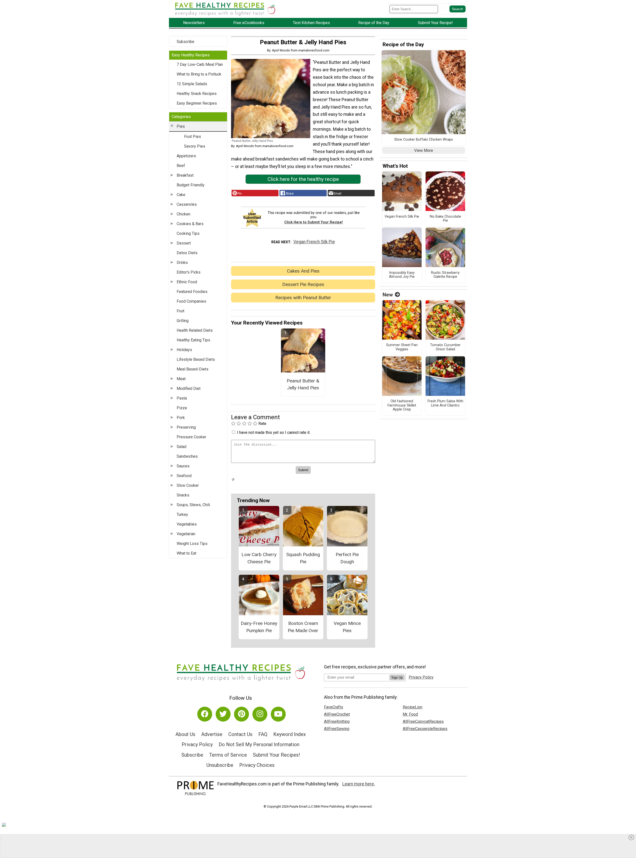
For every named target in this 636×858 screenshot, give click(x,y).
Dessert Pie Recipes (303, 284)
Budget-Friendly (190, 185)
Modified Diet (188, 388)
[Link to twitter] (223, 714)
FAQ (262, 734)
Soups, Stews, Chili (193, 504)
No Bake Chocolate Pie (445, 219)
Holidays (184, 349)
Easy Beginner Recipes (197, 103)
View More (423, 150)
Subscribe (185, 41)
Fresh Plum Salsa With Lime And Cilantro (445, 403)
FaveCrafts (333, 707)
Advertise (211, 734)
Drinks (182, 262)
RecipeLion (412, 707)
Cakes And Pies (303, 271)
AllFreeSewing (336, 728)
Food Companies (191, 301)
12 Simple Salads (192, 84)
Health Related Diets (195, 330)
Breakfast (185, 175)
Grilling (183, 320)
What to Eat (186, 553)
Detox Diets (187, 252)
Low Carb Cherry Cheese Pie (259, 558)
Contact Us (240, 734)
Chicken (183, 214)
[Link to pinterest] (241, 714)
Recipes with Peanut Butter (303, 297)
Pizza (182, 408)
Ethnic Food (187, 282)
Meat (181, 378)
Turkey (182, 514)
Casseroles (187, 204)
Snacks (183, 495)
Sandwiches (187, 456)
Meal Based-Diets (192, 369)
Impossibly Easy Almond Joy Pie (402, 275)
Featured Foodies (192, 291)
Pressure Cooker (191, 437)
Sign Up (397, 677)
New (388, 295)
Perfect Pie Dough (347, 558)
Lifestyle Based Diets (196, 359)
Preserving (186, 427)
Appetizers (186, 156)
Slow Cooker (188, 485)
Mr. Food (410, 714)
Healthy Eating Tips (193, 340)
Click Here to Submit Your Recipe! (313, 222)
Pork (181, 417)
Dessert (184, 243)
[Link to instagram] (259, 714)
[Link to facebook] (204, 714)
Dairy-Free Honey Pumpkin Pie (259, 626)
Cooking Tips (188, 233)
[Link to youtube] (278, 714)
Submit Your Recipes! (276, 755)
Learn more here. (358, 783)
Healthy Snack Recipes (197, 93)
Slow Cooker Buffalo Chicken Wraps (423, 140)
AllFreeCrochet (337, 714)
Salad (181, 446)
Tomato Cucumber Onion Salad (445, 347)
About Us (185, 734)
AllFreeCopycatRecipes (423, 721)
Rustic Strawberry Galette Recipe (445, 275)
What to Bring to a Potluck (199, 74)
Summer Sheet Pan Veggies (402, 347)
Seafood (184, 475)
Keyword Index (289, 734)
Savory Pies (194, 146)
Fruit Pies (192, 136)
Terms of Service (228, 755)
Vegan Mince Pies (347, 626)
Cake (181, 194)
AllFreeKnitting (337, 721)
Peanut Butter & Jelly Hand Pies (303, 384)
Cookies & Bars (190, 223)
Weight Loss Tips (192, 543)
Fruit (180, 311)
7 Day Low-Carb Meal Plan (200, 64)
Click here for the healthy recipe (303, 179)
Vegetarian (186, 533)
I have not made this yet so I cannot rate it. (273, 432)
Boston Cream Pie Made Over (303, 626)
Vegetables (187, 524)
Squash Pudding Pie (303, 558)
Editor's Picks (188, 272)
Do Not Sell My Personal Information (259, 744)
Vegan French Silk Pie (314, 241)
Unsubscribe (219, 765)
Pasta (182, 398)
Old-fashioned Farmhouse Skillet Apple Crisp (402, 405)
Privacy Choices (257, 765)
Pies (181, 126)
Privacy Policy (197, 744)
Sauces (183, 466)
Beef (181, 165)
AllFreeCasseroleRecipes (425, 728)
